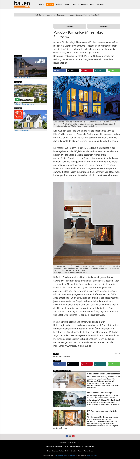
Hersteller (100, 4)
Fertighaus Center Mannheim (24, 104)
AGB (78, 442)
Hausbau (49, 4)
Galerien (70, 26)
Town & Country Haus (21, 130)
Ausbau (59, 4)
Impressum (63, 442)
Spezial (91, 451)
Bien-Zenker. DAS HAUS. (22, 78)
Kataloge (104, 26)
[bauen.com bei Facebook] (67, 436)
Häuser (41, 4)
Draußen (67, 4)
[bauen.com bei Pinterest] (73, 436)
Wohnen (84, 4)
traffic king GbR (92, 455)
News (92, 4)
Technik (76, 4)
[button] (59, 70)
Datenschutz (72, 442)
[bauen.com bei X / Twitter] (70, 436)
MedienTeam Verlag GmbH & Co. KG (66, 455)
